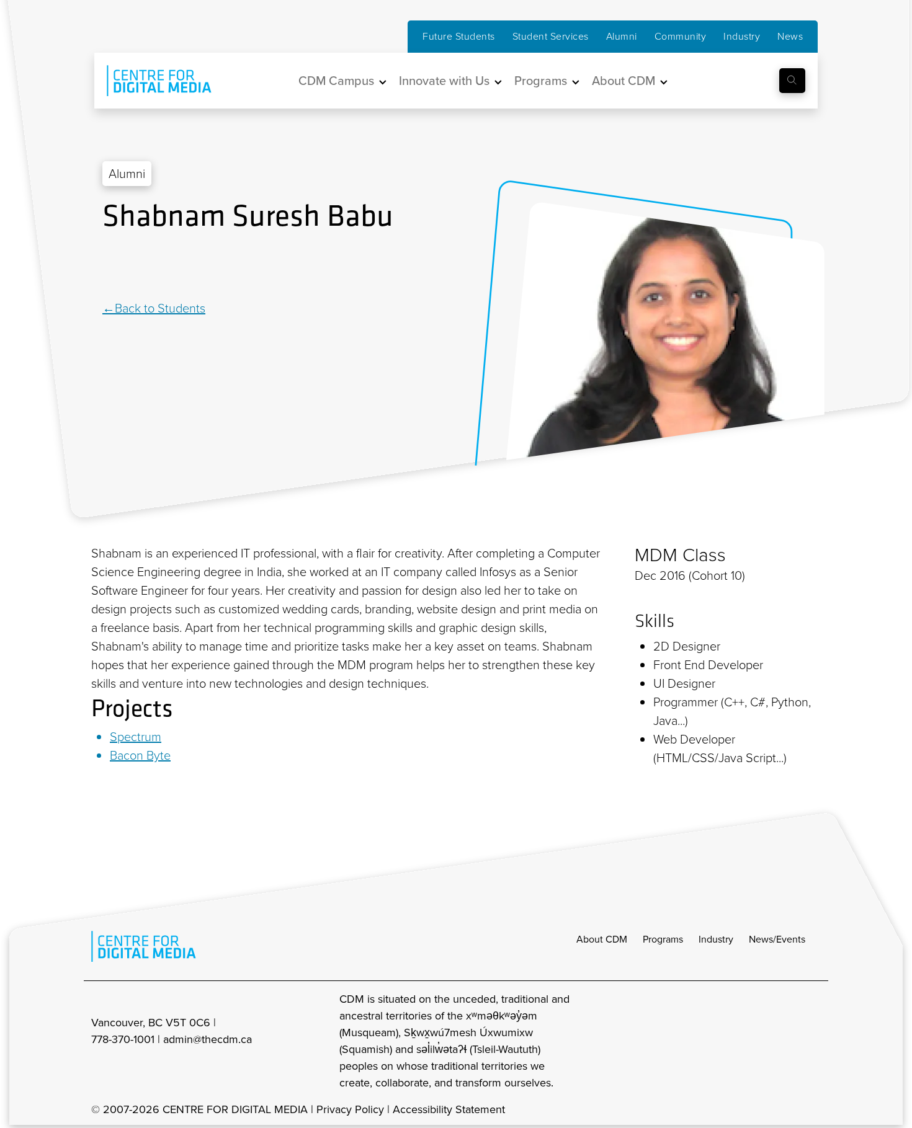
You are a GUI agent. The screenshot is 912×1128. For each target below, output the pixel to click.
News (790, 36)
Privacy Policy (350, 1109)
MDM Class (680, 555)
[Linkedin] (108, 267)
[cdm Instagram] (730, 1041)
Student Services (550, 36)
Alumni (621, 36)
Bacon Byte (140, 755)
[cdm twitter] (785, 1041)
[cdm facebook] (757, 1041)
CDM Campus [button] (336, 80)
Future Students (458, 36)
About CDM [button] (623, 80)
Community (681, 36)
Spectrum (135, 736)
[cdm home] (150, 81)
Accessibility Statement (449, 1109)
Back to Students (160, 308)
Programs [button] (540, 80)
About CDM (601, 939)
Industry (741, 36)
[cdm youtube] (812, 1041)
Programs (663, 939)
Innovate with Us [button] (444, 80)
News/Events (777, 939)
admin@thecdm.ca (207, 1039)
